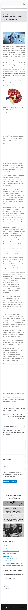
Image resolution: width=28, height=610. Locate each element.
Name (4, 452)
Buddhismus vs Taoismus (9, 556)
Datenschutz (6, 588)
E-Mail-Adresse (7, 459)
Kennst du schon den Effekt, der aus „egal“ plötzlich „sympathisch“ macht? (13, 564)
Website (5, 466)
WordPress (13, 608)
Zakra (21, 607)
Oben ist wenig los (8, 548)
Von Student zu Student (9, 553)
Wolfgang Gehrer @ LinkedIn (12, 578)
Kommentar (6, 438)
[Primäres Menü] (24, 4)
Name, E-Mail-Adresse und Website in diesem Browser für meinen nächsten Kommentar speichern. (13, 474)
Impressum (6, 586)
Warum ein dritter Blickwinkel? (11, 551)
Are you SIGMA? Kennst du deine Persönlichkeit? (12, 560)
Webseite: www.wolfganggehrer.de (14, 574)
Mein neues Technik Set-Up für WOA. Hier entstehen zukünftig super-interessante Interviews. (14, 416)
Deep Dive (5, 545)
